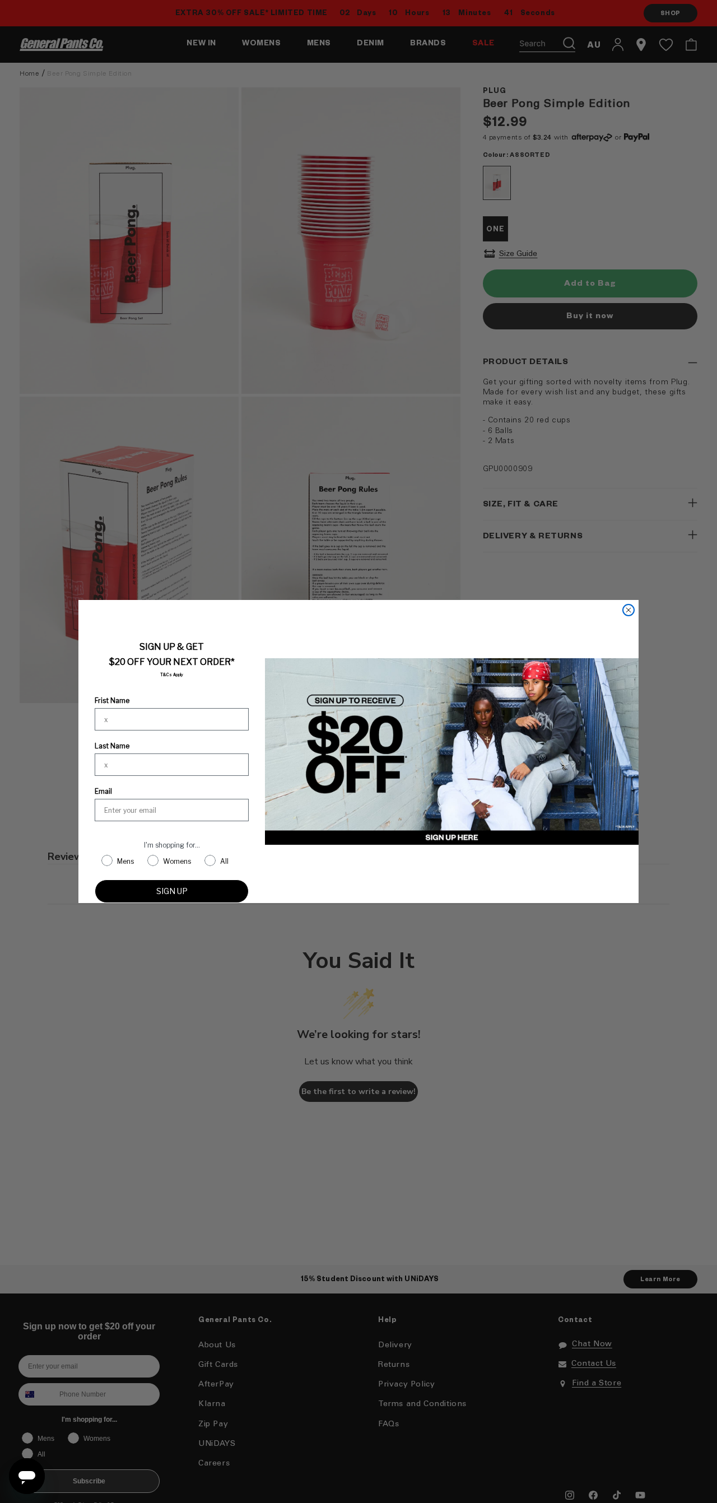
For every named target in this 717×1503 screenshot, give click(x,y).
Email (103, 791)
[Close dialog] (628, 610)
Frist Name (112, 700)
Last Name (112, 746)
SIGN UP (172, 891)
